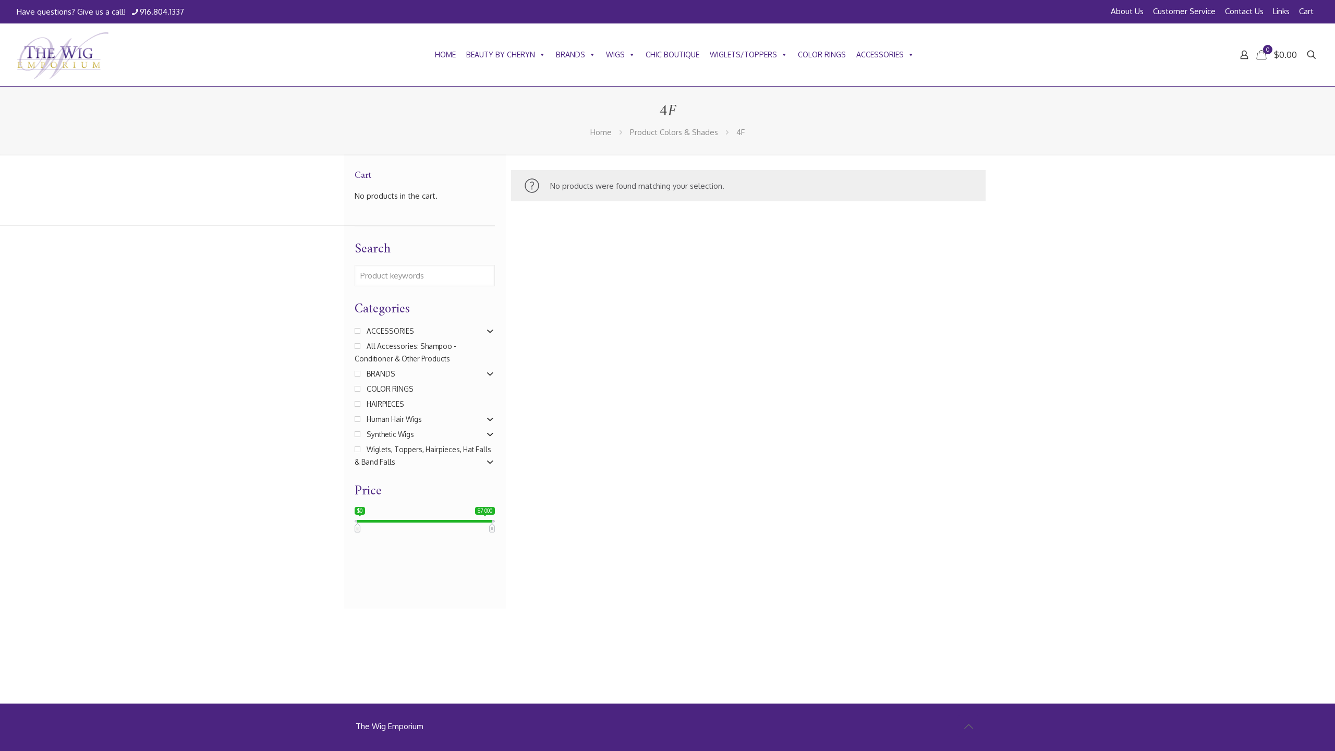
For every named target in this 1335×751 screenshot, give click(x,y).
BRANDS (570, 54)
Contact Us (1244, 11)
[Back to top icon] (968, 726)
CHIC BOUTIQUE (672, 54)
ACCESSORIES (880, 54)
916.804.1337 (162, 12)
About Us (1127, 11)
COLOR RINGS (822, 54)
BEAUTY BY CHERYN (500, 54)
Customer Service (1184, 11)
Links (1281, 11)
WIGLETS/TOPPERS (743, 54)
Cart (1306, 11)
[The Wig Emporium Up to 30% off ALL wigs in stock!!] (63, 54)
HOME (445, 54)
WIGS (615, 54)
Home (601, 132)
